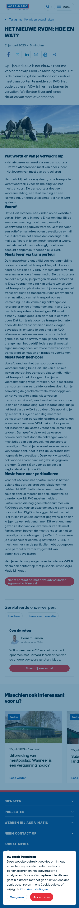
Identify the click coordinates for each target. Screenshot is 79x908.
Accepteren (41, 897)
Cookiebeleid (50, 884)
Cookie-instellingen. (34, 889)
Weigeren (17, 897)
